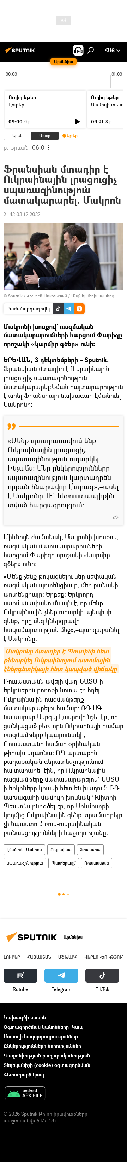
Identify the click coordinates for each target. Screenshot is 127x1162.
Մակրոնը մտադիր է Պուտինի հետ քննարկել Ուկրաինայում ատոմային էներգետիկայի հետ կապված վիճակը (60, 660)
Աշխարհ (67, 957)
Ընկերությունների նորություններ (42, 1045)
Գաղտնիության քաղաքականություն (47, 1055)
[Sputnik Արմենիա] (21, 53)
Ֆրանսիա (90, 850)
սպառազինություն (25, 863)
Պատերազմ (64, 863)
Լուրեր (16, 104)
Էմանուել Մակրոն (24, 850)
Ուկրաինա (61, 850)
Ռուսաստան (96, 863)
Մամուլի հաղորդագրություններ (41, 1036)
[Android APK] (25, 1094)
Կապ (78, 1026)
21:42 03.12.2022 (22, 214)
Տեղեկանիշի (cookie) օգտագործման (47, 1065)
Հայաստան (39, 957)
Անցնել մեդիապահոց (92, 296)
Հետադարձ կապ (24, 1074)
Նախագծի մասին (25, 1017)
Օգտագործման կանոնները (36, 1026)
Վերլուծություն (105, 957)
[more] (115, 517)
